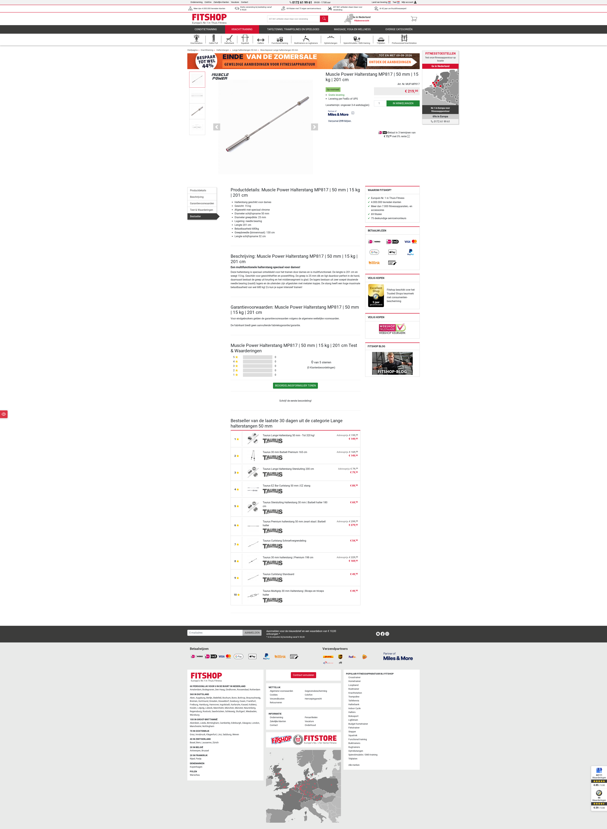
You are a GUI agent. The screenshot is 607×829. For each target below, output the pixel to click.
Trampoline (353, 696)
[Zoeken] (324, 18)
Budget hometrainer (358, 724)
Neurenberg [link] (249, 708)
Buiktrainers (354, 743)
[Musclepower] (220, 76)
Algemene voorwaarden (281, 691)
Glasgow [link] (246, 723)
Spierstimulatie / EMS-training (362, 754)
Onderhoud (310, 725)
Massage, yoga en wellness (352, 29)
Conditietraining (206, 29)
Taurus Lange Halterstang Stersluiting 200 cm (288, 468)
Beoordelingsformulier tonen (295, 385)
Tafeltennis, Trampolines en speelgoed (293, 29)
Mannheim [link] (218, 708)
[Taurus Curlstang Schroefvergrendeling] (253, 543)
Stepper (352, 731)
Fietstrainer (354, 727)
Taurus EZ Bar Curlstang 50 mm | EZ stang (286, 485)
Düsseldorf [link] (223, 701)
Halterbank (353, 704)
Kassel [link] (244, 704)
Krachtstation (355, 693)
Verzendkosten (277, 698)
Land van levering (379, 2)
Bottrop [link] (241, 697)
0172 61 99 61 (441, 121)
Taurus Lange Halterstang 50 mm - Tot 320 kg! (289, 435)
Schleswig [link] (230, 711)
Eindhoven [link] (231, 689)
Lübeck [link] (208, 708)
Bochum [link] (226, 697)
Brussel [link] (205, 750)
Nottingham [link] (208, 726)
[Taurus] (272, 441)
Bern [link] (198, 742)
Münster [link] (239, 708)
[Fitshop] (209, 18)
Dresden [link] (213, 701)
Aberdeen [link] (194, 723)
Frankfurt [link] (251, 701)
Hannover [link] (214, 704)
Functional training (357, 739)
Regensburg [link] (196, 711)
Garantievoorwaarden (202, 203)
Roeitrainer (353, 689)
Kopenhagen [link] (196, 767)
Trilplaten (352, 758)
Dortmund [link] (203, 701)
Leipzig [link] (200, 708)
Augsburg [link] (200, 697)
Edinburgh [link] (236, 723)
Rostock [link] (207, 711)
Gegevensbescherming (316, 691)
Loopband (353, 685)
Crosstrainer (354, 677)
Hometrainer (354, 681)
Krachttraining (242, 29)
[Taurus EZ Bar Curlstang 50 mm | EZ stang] (253, 488)
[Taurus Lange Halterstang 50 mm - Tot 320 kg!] (253, 438)
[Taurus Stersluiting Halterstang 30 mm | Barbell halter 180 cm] (253, 506)
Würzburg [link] (194, 715)
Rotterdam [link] (255, 689)
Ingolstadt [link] (225, 704)
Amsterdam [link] (195, 689)
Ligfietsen (353, 720)
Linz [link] (220, 734)
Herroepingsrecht (313, 698)
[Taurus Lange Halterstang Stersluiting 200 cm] (253, 472)
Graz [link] (192, 734)
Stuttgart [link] (240, 711)
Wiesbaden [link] (251, 711)
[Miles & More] (398, 656)
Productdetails (198, 190)
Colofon (208, 2)
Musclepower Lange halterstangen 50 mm (279, 50)
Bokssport (353, 716)
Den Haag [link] (220, 689)
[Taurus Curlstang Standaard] (253, 577)
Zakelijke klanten (221, 2)
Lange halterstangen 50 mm (244, 50)
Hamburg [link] (203, 704)
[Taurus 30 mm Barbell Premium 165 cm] (253, 455)
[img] (353, 113)
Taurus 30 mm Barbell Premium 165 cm (285, 452)
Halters (352, 712)
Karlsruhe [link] (235, 704)
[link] (374, 242)
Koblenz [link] (253, 704)
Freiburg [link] (194, 704)
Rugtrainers (354, 747)
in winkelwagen (403, 103)
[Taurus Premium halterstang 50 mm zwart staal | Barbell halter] (253, 525)
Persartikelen (311, 717)
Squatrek (352, 735)
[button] (197, 79)
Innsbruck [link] (200, 734)
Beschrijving (197, 196)
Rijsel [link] (192, 758)
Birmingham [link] (213, 723)
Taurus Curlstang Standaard (278, 574)
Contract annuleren (303, 675)
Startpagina (192, 50)
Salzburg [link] (227, 734)
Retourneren (276, 702)
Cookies (274, 694)
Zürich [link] (215, 742)
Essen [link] (242, 701)
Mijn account (407, 2)
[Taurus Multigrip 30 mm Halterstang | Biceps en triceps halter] (253, 595)
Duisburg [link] (234, 701)
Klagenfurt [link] (211, 734)
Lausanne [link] (207, 742)
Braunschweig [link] (253, 697)
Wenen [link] (235, 734)
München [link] (229, 708)
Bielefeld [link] (217, 697)
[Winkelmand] (415, 18)
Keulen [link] (193, 708)
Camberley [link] (225, 723)
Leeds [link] (203, 723)
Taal (394, 2)
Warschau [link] (195, 775)
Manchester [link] (195, 726)
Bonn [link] (234, 697)
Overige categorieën (398, 29)
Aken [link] (192, 697)
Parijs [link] (198, 758)
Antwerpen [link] (195, 750)
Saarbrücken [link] (218, 711)
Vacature (235, 2)
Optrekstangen (355, 751)
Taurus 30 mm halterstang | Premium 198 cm (288, 557)
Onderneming (196, 2)
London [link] (255, 723)
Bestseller (195, 216)
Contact (244, 2)
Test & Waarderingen (201, 209)
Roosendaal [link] (243, 689)
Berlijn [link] (209, 697)
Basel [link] (192, 742)
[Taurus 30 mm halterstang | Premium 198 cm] (253, 560)
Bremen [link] (193, 701)
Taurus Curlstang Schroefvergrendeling (284, 540)
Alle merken (354, 765)
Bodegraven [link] (208, 689)
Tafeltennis (353, 700)
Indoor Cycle (354, 708)
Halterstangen (222, 50)
